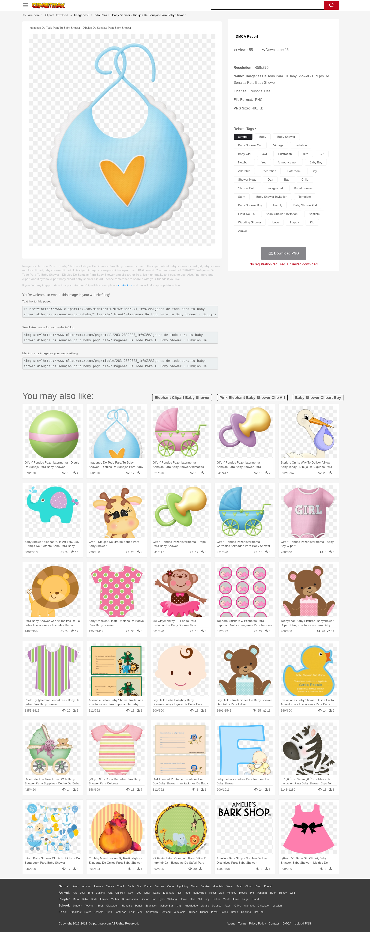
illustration (285, 154)
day (270, 179)
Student (77, 905)
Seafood (166, 912)
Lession (277, 905)
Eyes (161, 899)
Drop (258, 886)
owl (264, 154)
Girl (200, 899)
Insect (212, 892)
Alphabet (249, 905)
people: (64, 899)
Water (230, 886)
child (304, 179)
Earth (131, 886)
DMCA (286, 923)
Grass (170, 886)
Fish (179, 892)
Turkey (283, 892)
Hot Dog (259, 912)
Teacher (89, 905)
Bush (239, 886)
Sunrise (205, 886)
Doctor (145, 899)
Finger (245, 899)
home (183, 899)
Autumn (86, 886)
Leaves (98, 886)
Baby (85, 899)
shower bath (246, 188)
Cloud (248, 886)
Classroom (112, 905)
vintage (278, 145)
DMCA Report (247, 36)
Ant (75, 892)
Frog (187, 892)
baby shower (286, 136)
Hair (192, 899)
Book (100, 905)
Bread (234, 912)
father (216, 899)
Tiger (273, 892)
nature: (64, 886)
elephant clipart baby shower (182, 397)
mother (115, 899)
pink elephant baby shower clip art (252, 397)
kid (312, 222)
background (275, 188)
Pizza (214, 912)
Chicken (120, 892)
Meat (140, 912)
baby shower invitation (271, 196)
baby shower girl (305, 205)
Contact (274, 923)
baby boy (315, 162)
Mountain (218, 886)
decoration (268, 171)
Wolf (292, 892)
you (264, 162)
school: (64, 905)
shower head (247, 179)
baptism (314, 213)
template (304, 196)
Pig (252, 892)
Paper (227, 905)
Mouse (243, 892)
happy (294, 222)
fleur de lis (246, 213)
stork (241, 196)
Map (179, 905)
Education (151, 905)
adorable (244, 171)
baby (262, 136)
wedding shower (249, 222)
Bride (94, 899)
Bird (90, 892)
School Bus (166, 905)
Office (237, 905)
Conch (121, 886)
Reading (127, 905)
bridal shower (303, 188)
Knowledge (191, 905)
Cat (110, 892)
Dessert (98, 912)
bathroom (294, 171)
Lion (221, 892)
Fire (139, 886)
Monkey (231, 892)
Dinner (204, 912)
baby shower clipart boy (318, 397)
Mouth (226, 899)
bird (305, 154)
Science (216, 905)
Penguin (262, 892)
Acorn (75, 886)
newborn (244, 162)
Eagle (156, 892)
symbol (243, 136)
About (231, 923)
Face (236, 899)
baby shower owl (250, 145)
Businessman (130, 899)
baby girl (244, 154)
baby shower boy (250, 205)
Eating (224, 912)
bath (287, 179)
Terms (242, 923)
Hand (255, 899)
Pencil (138, 905)
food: (63, 912)
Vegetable (179, 912)
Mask (76, 899)
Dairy (87, 912)
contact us (125, 285)
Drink (109, 912)
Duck (147, 892)
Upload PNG (302, 923)
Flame (148, 886)
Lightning (182, 886)
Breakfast (75, 912)
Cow (130, 892)
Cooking (246, 912)
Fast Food (120, 912)
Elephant (168, 892)
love (275, 222)
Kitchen (192, 912)
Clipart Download (56, 15)
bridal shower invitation (282, 213)
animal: (64, 892)
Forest (268, 886)
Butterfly (100, 892)
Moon (194, 886)
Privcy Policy (257, 923)
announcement (288, 162)
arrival (242, 231)
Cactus (110, 886)
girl (321, 154)
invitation (301, 145)
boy (314, 171)
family (277, 205)
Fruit (131, 912)
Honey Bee (199, 892)
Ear (154, 899)
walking (172, 899)
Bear (82, 892)
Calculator (264, 905)
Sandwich (152, 912)
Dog (138, 892)
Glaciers (159, 886)
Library (205, 905)
